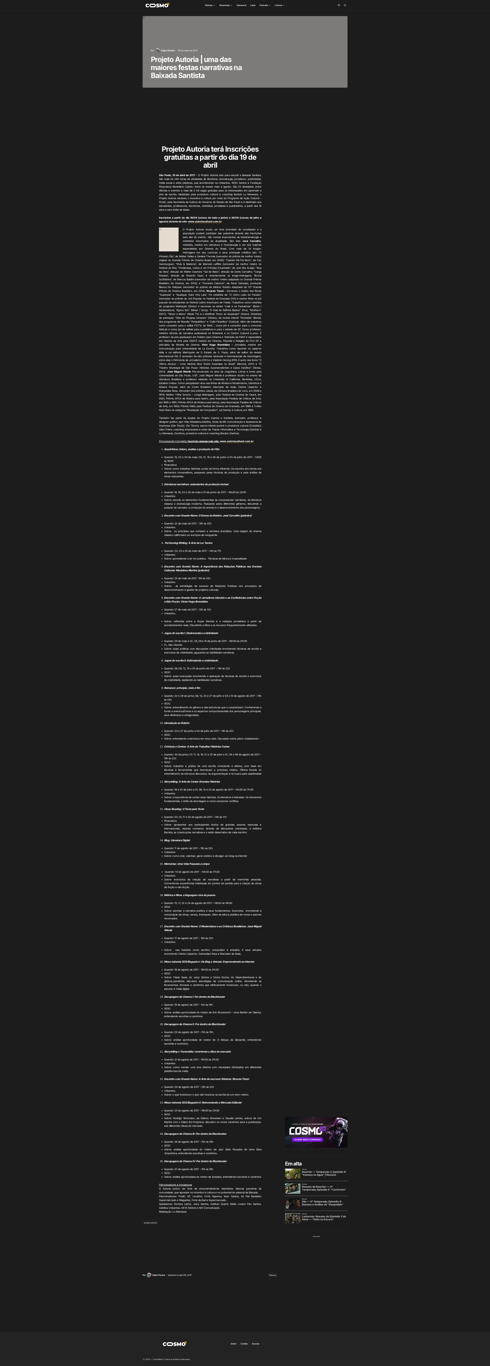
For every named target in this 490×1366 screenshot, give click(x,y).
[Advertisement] (210, 119)
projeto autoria (150, 1223)
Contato (244, 1343)
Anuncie (255, 1343)
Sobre (233, 1343)
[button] (338, 5)
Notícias (272, 1275)
